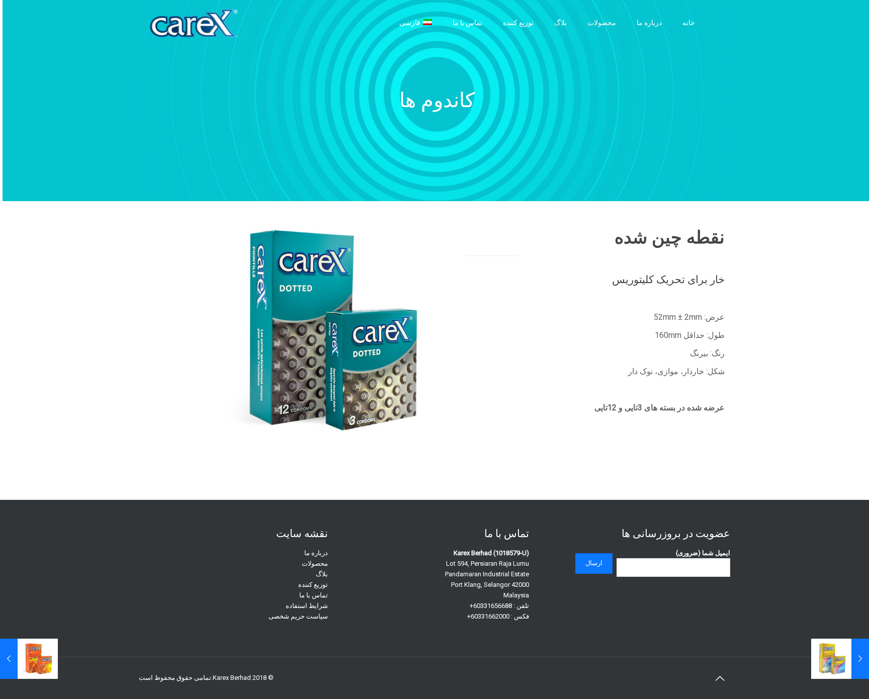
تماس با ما (313, 595)
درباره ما (316, 553)
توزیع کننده (313, 584)
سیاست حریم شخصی (298, 616)
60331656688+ (491, 605)
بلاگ (322, 574)
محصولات (315, 563)
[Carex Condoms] (194, 22)
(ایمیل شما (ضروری (703, 553)
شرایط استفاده (307, 605)
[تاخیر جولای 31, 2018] (29, 659)
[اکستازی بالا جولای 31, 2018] (840, 659)
